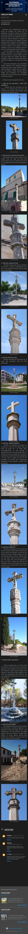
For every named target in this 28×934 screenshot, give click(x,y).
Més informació (22, 905)
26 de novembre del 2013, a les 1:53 (14, 844)
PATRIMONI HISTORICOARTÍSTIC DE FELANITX (14, 4)
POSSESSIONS (5, 893)
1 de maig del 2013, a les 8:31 (18, 835)
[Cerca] (26, 3)
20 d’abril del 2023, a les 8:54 (17, 854)
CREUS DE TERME (9, 829)
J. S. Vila (9, 854)
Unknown (9, 835)
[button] (26, 15)
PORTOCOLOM (5, 909)
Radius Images (19, 931)
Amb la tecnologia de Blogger (15, 928)
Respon (9, 840)
